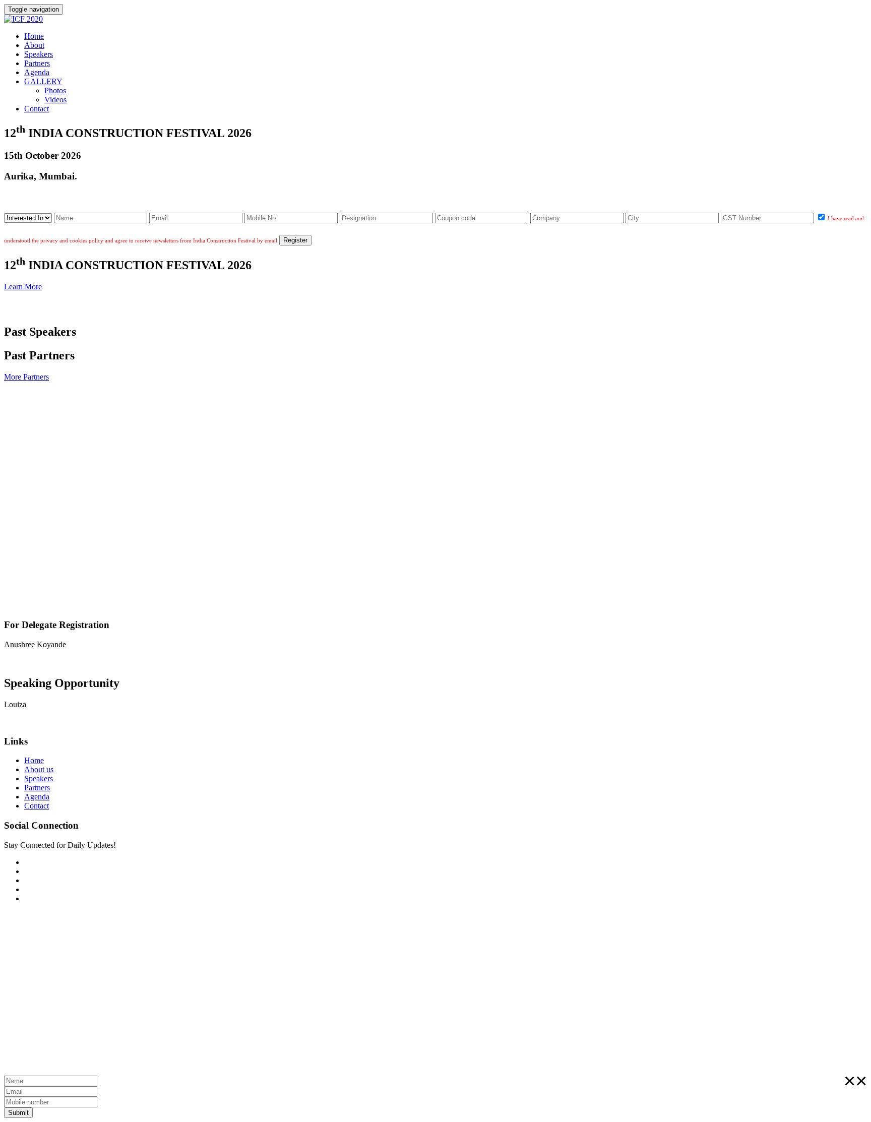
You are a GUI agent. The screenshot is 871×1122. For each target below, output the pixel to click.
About (34, 45)
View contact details (36, 661)
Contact (36, 108)
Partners (37, 63)
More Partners (26, 376)
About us (38, 769)
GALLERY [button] (43, 81)
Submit (18, 1112)
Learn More (23, 286)
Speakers (38, 54)
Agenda (36, 72)
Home (34, 36)
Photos (55, 90)
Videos (55, 99)
